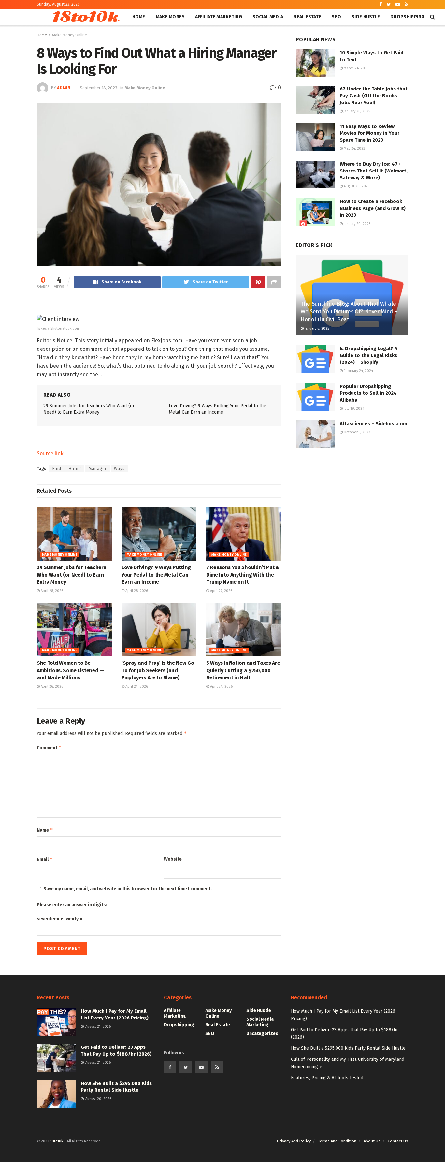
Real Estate (307, 17)
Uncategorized (262, 1033)
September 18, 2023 (98, 87)
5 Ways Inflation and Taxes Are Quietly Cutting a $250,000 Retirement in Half (243, 670)
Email (45, 859)
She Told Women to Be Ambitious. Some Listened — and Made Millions (70, 670)
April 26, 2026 (51, 686)
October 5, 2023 (356, 432)
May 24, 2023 (354, 148)
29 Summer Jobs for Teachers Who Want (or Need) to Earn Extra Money (71, 574)
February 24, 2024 (358, 371)
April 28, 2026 (51, 591)
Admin (63, 87)
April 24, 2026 (136, 686)
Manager (98, 468)
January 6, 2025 (316, 328)
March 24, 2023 (356, 68)
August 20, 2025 (356, 186)
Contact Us (398, 1141)
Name (45, 830)
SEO (336, 17)
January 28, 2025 (356, 111)
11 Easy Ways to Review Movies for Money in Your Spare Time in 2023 (369, 133)
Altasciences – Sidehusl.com (373, 424)
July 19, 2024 (353, 408)
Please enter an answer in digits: (72, 905)
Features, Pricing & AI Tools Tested (327, 1078)
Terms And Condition (337, 1141)
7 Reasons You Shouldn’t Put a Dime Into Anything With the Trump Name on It (242, 574)
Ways (119, 468)
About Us (372, 1141)
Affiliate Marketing (218, 17)
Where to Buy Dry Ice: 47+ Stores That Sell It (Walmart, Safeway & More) (374, 171)
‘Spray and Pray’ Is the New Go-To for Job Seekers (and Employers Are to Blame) (159, 670)
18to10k (85, 16)
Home (138, 17)
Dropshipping (407, 17)
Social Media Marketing (260, 1022)
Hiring (75, 468)
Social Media (267, 17)
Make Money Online (69, 35)
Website (173, 859)
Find (56, 468)
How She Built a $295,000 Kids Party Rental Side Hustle (348, 1048)
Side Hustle (366, 17)
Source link (50, 453)
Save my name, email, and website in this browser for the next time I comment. (127, 889)
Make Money (170, 17)
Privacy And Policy (294, 1141)
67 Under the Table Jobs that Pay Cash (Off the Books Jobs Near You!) (374, 95)
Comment (49, 748)
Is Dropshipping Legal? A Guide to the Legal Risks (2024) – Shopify (368, 355)
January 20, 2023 (357, 224)
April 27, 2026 (220, 591)
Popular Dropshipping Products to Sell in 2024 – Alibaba (370, 393)
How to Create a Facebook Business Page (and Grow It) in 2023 (373, 208)
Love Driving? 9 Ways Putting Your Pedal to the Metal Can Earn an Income (156, 574)
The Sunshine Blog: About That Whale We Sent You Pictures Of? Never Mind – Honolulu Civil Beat (349, 311)
